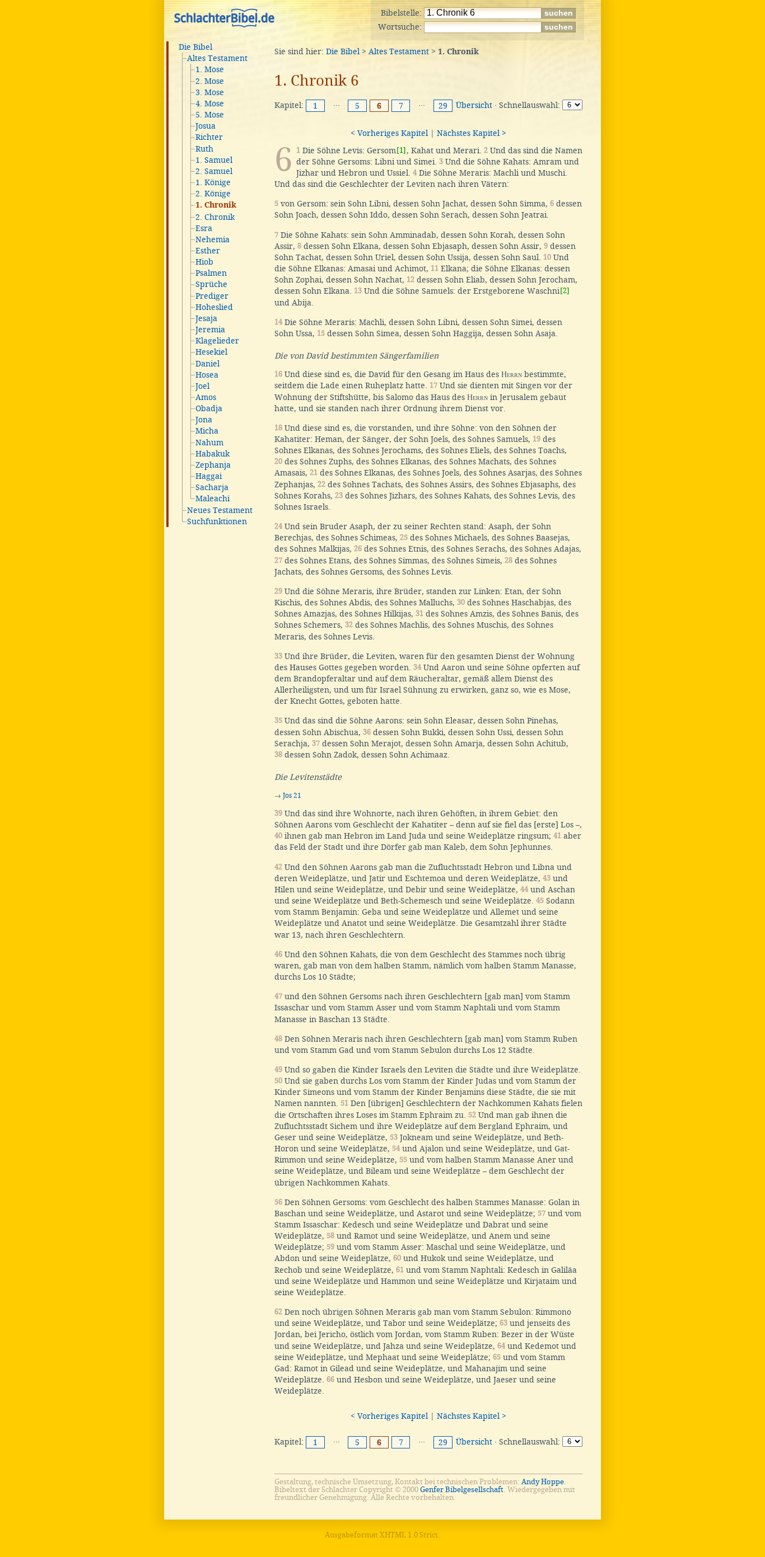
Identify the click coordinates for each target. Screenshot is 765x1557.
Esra (203, 228)
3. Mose (209, 92)
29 (443, 105)
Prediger (211, 295)
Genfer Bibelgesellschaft (461, 1489)
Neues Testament (220, 510)
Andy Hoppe (542, 1482)
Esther (207, 250)
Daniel (207, 363)
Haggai (208, 476)
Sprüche (211, 284)
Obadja (208, 408)
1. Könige (213, 182)
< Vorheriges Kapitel (389, 133)
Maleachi (212, 498)
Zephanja (213, 464)
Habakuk (212, 453)
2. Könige (213, 193)
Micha (206, 430)
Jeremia (210, 329)
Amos (205, 397)
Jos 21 (292, 795)
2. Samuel (213, 171)
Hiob (204, 261)
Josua (205, 125)
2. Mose (209, 81)
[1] (401, 150)
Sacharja (211, 487)
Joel (202, 386)
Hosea (206, 374)
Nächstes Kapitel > (471, 133)
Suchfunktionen (217, 521)
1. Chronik (215, 205)
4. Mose (209, 103)
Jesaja (206, 318)
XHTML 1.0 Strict (409, 1535)
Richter (209, 137)
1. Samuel (213, 160)
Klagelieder (217, 340)
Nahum (209, 442)
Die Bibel (195, 47)
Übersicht (474, 105)
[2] (565, 290)
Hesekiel (211, 351)
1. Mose (209, 69)
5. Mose (209, 114)
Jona (203, 419)
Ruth (204, 148)
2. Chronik (215, 217)
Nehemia (212, 239)
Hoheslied (214, 307)
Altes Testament (217, 58)
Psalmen (211, 273)
